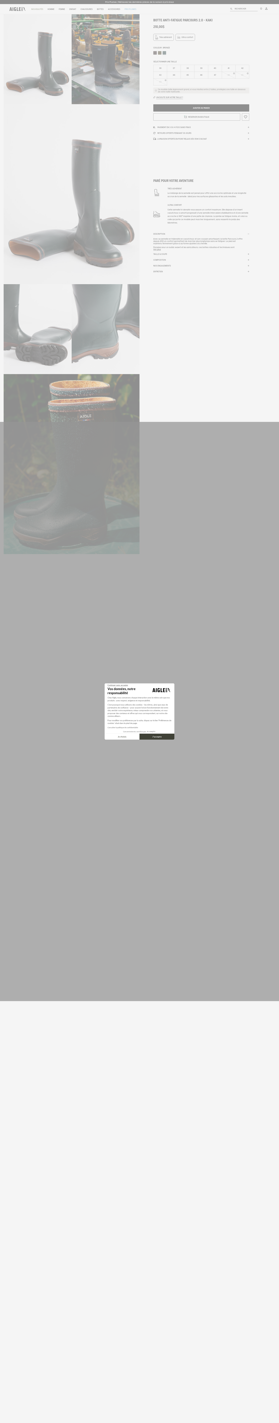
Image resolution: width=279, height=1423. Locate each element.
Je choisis (122, 736)
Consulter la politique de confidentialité (123, 727)
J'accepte (157, 736)
